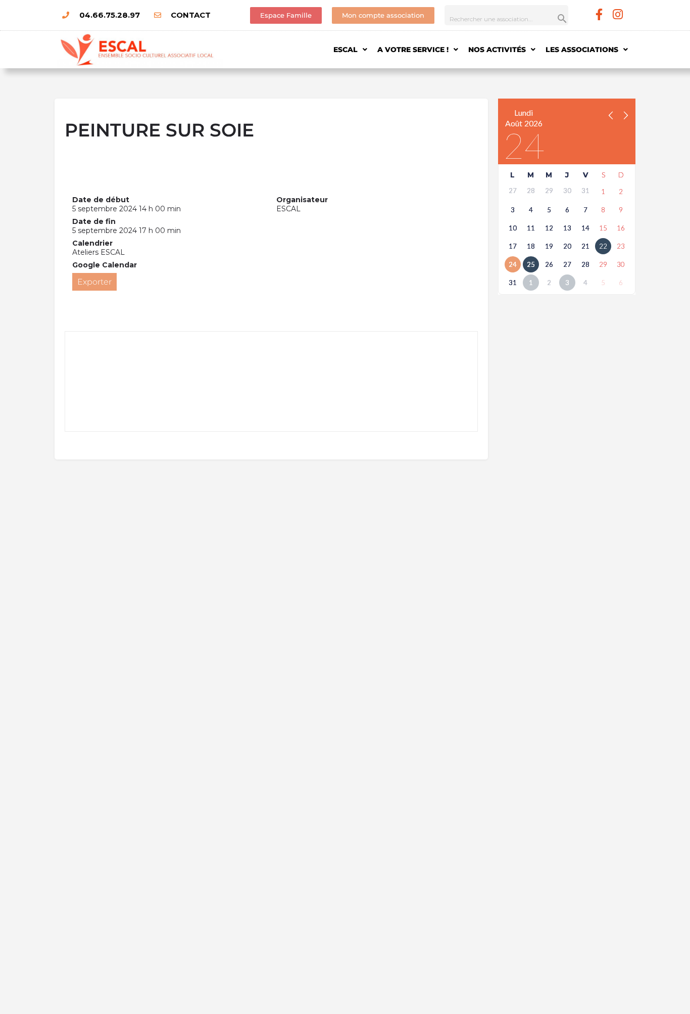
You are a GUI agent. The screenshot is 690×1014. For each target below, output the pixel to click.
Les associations (582, 49)
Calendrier (92, 243)
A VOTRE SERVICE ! (413, 49)
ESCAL (345, 49)
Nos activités (497, 49)
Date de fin (94, 221)
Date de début (100, 199)
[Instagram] (618, 14)
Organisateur (302, 199)
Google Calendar (104, 264)
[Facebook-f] (599, 14)
